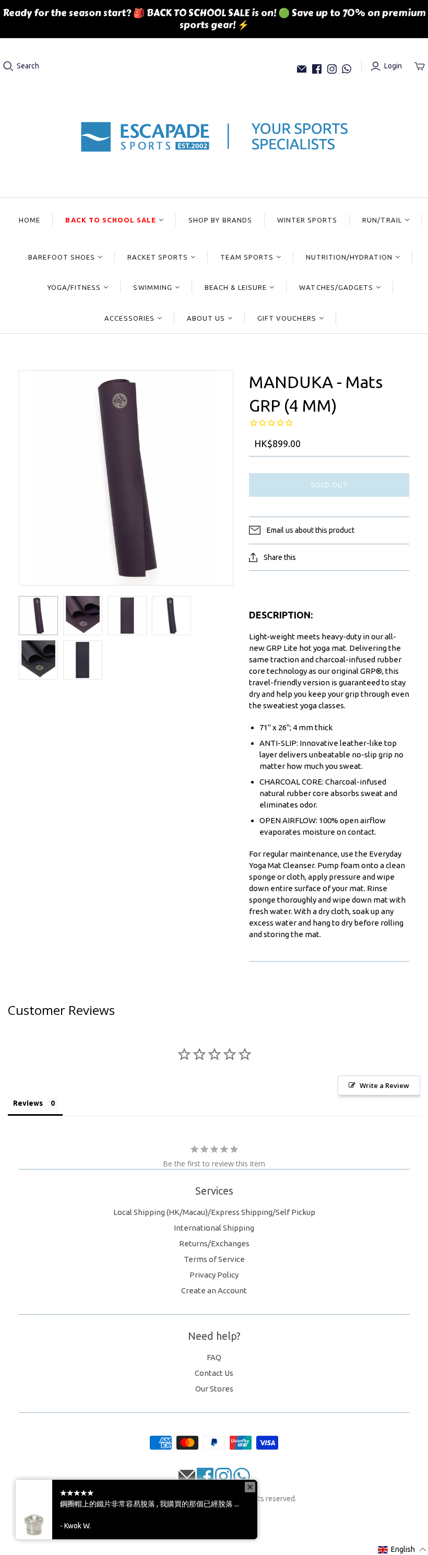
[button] (402, 1550)
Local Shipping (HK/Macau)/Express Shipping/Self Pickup (214, 1212)
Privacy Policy (214, 1274)
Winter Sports (307, 220)
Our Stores (214, 1388)
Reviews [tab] (28, 1103)
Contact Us (214, 1373)
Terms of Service (214, 1259)
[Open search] (8, 66)
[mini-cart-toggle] (419, 66)
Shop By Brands (220, 220)
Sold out (329, 484)
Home (29, 220)
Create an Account (214, 1290)
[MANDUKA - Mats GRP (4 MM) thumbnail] (38, 615)
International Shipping (214, 1227)
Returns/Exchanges (214, 1243)
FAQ (214, 1357)
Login (393, 66)
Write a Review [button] (384, 1085)
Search (28, 66)
